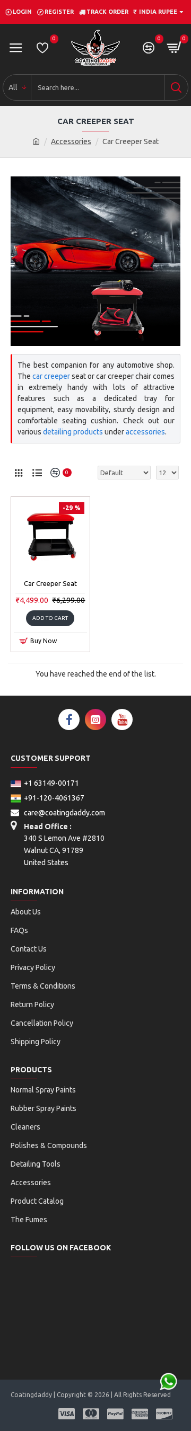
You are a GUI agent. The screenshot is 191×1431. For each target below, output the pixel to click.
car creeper (51, 376)
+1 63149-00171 (51, 783)
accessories (145, 432)
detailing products (73, 432)
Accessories (71, 141)
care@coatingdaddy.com (63, 812)
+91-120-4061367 (54, 798)
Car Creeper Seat (50, 583)
